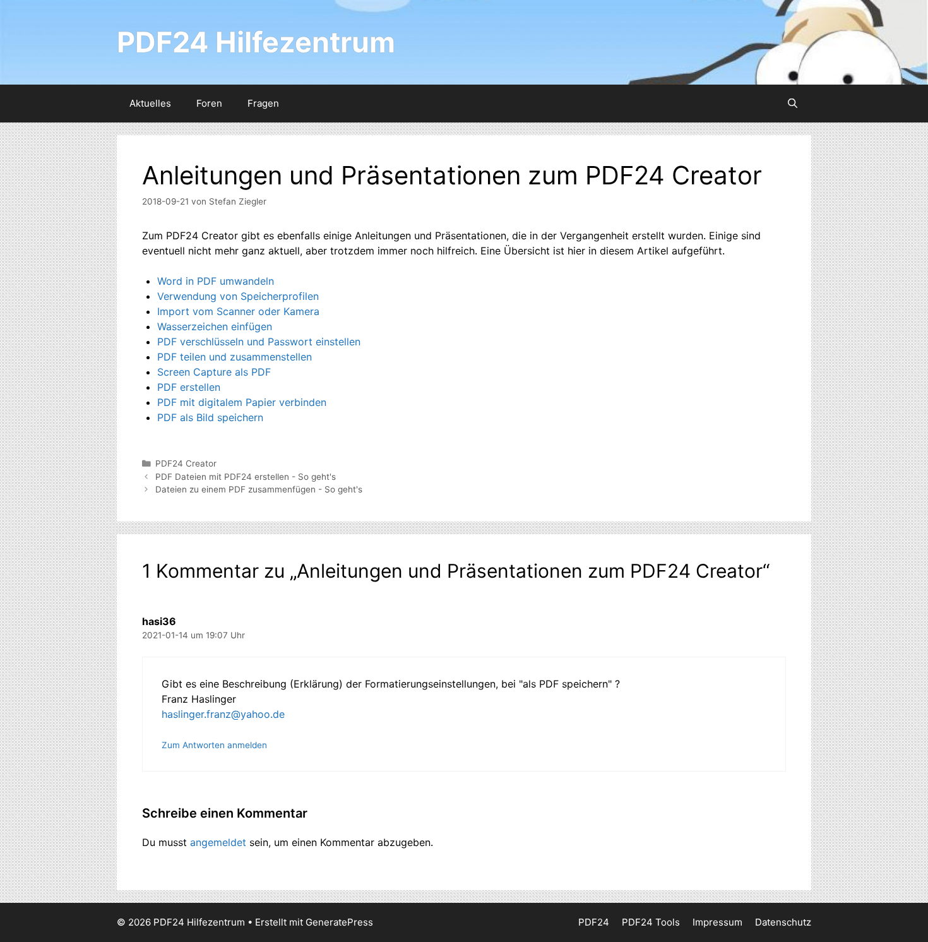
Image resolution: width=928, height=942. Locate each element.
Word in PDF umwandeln (215, 281)
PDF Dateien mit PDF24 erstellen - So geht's (245, 477)
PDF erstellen (188, 387)
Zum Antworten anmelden (214, 745)
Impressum (717, 922)
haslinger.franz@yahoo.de (223, 714)
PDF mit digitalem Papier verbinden (241, 402)
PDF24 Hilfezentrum (256, 42)
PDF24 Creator (186, 463)
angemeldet (218, 842)
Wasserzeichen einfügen (214, 326)
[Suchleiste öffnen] (792, 103)
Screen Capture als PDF (214, 372)
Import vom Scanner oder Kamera (238, 311)
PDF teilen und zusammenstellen (234, 356)
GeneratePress (339, 922)
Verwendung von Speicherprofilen (238, 296)
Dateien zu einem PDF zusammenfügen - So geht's (258, 489)
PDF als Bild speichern (210, 417)
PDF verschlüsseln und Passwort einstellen (258, 341)
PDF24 (593, 922)
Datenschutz (783, 922)
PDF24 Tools (651, 922)
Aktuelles (150, 103)
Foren (209, 103)
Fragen (263, 103)
